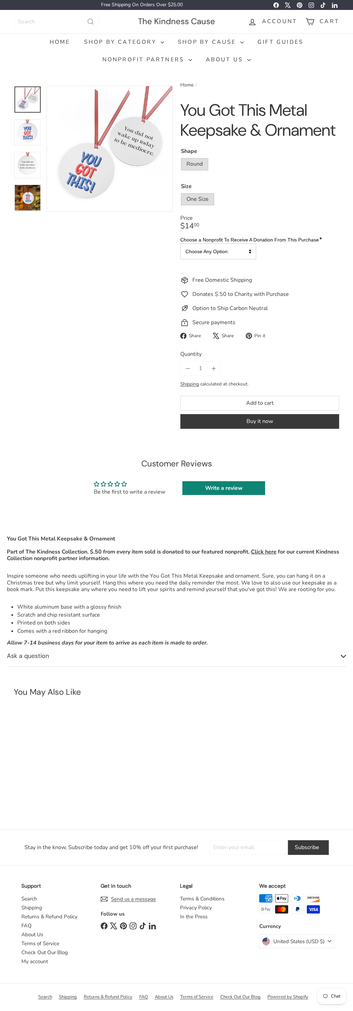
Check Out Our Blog (44, 952)
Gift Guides (280, 42)
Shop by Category (121, 42)
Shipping (189, 384)
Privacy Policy (196, 907)
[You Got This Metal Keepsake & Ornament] (41, 760)
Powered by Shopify (288, 997)
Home (60, 42)
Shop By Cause (208, 42)
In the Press (194, 916)
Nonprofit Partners (144, 59)
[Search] (90, 22)
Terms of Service (40, 943)
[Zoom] (109, 149)
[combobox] (56, 22)
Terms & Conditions (202, 898)
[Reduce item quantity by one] (187, 368)
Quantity (191, 354)
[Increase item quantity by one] (213, 368)
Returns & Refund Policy (49, 916)
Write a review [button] (224, 488)
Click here (263, 552)
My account (34, 961)
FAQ (26, 925)
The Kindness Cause (176, 21)
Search (29, 898)
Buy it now (259, 421)
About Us (226, 59)
